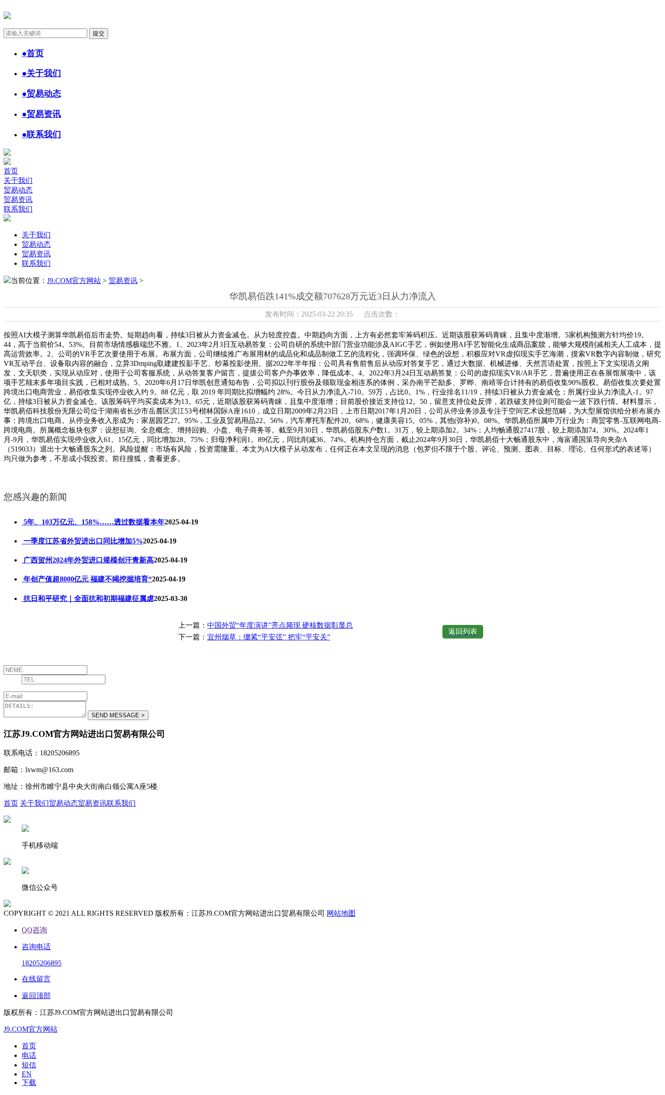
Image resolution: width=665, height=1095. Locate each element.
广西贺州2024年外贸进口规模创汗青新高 (88, 560)
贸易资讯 (18, 199)
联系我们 (18, 209)
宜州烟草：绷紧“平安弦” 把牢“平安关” (268, 637)
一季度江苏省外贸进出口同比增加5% (82, 541)
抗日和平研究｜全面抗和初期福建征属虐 (88, 598)
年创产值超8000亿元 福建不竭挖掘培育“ (87, 579)
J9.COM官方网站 (74, 280)
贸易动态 (18, 190)
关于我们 (18, 180)
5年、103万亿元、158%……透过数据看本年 (93, 522)
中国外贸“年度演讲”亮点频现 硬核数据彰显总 (280, 625)
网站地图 (341, 913)
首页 (11, 171)
